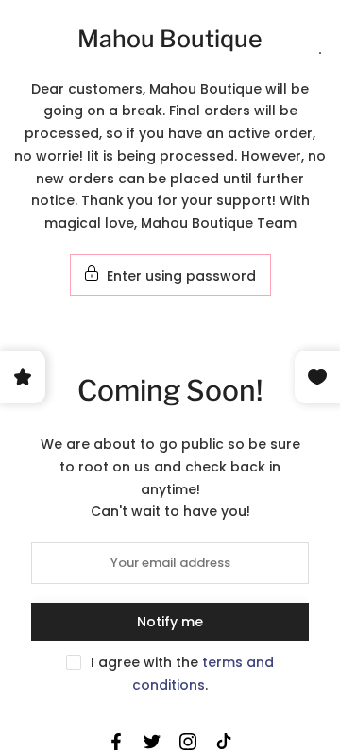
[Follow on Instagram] (187, 741)
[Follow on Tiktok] (223, 741)
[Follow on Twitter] (152, 741)
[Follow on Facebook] (116, 741)
